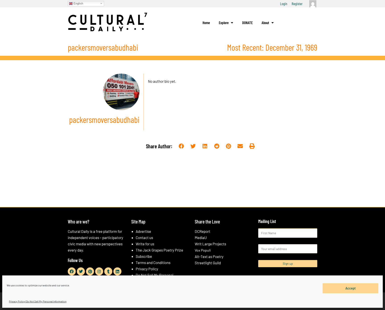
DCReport (202, 231)
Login (283, 3)
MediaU (201, 237)
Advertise (143, 231)
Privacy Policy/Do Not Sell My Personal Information (37, 301)
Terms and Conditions (153, 262)
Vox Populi (203, 250)
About (265, 22)
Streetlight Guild (208, 262)
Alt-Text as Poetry (209, 256)
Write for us (145, 244)
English (78, 3)
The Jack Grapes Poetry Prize (159, 250)
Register (297, 3)
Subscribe (144, 256)
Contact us (144, 237)
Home (206, 22)
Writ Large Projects (210, 244)
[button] (181, 146)
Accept (350, 288)
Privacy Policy (147, 269)
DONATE (247, 22)
